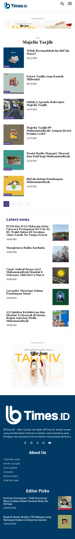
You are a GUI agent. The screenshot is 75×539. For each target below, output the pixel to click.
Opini (6, 66)
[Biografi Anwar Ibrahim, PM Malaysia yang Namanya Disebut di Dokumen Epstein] (65, 522)
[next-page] (28, 204)
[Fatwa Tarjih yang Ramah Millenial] (13, 83)
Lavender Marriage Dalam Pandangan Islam (24, 292)
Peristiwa (9, 118)
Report (7, 143)
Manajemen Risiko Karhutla (25, 248)
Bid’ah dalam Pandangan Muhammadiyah (45, 180)
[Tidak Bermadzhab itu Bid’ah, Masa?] (13, 57)
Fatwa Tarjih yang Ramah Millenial (45, 78)
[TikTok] (37, 443)
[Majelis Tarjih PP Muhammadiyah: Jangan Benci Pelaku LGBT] (13, 134)
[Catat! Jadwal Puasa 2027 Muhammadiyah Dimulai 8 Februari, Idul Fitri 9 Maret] (60, 275)
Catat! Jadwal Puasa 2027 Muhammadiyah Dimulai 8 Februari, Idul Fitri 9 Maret (25, 272)
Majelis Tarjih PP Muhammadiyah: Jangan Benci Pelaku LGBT (49, 131)
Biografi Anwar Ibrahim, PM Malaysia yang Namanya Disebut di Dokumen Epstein (27, 518)
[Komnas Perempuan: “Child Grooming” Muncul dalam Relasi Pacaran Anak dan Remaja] (65, 503)
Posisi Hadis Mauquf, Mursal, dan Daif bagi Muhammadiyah (48, 155)
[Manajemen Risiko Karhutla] (60, 254)
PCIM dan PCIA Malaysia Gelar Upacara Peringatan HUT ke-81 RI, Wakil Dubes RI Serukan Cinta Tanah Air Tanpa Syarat (28, 231)
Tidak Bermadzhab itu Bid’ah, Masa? (48, 52)
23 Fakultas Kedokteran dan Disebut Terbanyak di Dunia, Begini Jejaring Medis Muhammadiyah (26, 317)
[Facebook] (25, 443)
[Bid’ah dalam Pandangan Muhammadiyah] (13, 186)
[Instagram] (31, 443)
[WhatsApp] (44, 443)
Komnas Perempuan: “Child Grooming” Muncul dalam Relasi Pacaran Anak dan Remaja (25, 501)
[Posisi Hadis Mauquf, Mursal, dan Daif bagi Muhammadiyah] (13, 160)
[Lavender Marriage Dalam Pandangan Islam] (60, 297)
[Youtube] (50, 443)
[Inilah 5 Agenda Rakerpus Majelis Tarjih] (13, 109)
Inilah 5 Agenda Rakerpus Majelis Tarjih (45, 103)
